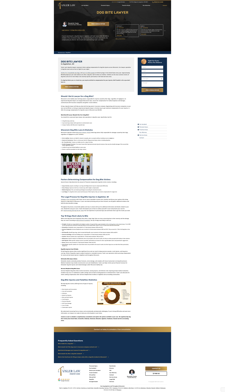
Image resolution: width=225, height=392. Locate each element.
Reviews (111, 381)
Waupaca (119, 390)
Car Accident (84, 5)
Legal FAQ (112, 379)
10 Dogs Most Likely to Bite (77, 30)
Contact (165, 5)
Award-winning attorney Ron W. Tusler (74, 210)
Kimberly (126, 388)
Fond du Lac (84, 388)
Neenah (153, 388)
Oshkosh (158, 388)
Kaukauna (115, 388)
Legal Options (65, 30)
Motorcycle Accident (94, 370)
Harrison (107, 388)
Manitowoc (143, 388)
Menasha (148, 388)
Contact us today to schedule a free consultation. (112, 329)
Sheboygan (162, 388)
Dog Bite (91, 379)
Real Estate (112, 366)
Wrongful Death (93, 381)
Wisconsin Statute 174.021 (83, 132)
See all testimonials (120, 38)
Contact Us (156, 368)
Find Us (157, 373)
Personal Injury (105, 5)
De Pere (78, 388)
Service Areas (143, 135)
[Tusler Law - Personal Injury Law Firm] (69, 371)
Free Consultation (152, 90)
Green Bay (101, 388)
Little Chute (131, 388)
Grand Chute (90, 388)
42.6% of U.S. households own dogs (70, 72)
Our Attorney (146, 5)
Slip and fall (92, 377)
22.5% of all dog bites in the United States (115, 224)
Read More (122, 35)
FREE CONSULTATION (98, 24)
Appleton (65, 388)
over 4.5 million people (89, 72)
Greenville (96, 388)
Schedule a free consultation (68, 199)
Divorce (111, 368)
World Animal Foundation (83, 220)
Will (110, 370)
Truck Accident (93, 372)
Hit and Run (92, 374)
